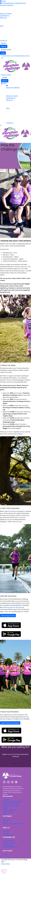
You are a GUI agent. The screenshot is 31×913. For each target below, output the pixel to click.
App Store (10, 607)
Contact (5, 854)
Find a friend (6, 50)
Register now (15, 763)
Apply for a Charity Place (11, 806)
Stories (5, 821)
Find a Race (6, 800)
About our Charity (6, 13)
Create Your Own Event (10, 804)
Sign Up (3, 46)
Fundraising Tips (8, 845)
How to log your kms (8, 615)
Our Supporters (8, 835)
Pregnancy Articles (9, 842)
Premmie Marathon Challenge (12, 802)
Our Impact (6, 819)
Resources (3, 18)
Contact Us (3, 40)
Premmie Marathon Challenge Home (14, 3)
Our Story (6, 831)
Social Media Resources (10, 847)
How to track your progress (10, 723)
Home (4, 1)
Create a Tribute (8, 812)
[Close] (0, 125)
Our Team (6, 833)
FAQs (1, 26)
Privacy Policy (5, 864)
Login (3, 53)
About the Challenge (6, 5)
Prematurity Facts (8, 840)
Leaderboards (4, 16)
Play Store (19, 607)
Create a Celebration (9, 810)
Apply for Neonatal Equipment (12, 824)
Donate (3, 43)
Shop (4, 814)
